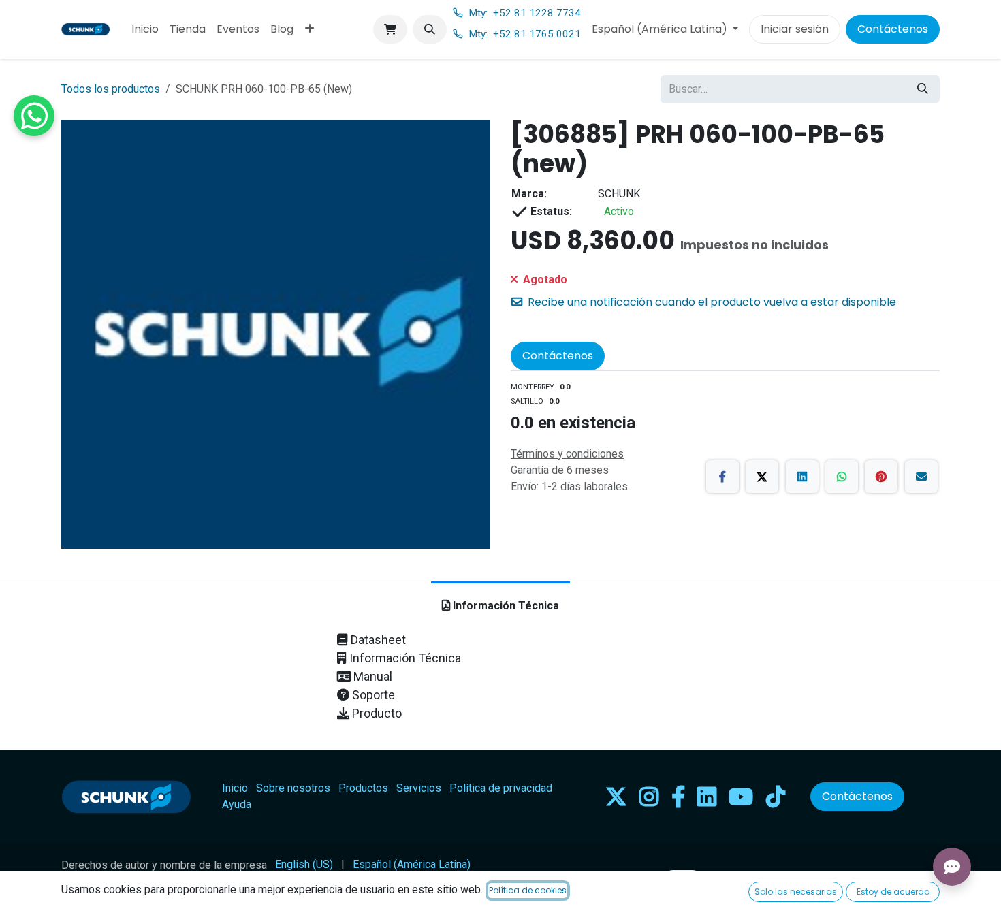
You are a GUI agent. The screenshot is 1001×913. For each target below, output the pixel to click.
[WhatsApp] (841, 476)
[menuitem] (145, 29)
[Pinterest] (881, 476)
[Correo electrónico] (921, 476)
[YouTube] (741, 796)
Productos (363, 788)
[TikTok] (775, 796)
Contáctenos (892, 29)
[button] (430, 29)
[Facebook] (722, 476)
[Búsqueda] (923, 89)
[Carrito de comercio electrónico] (390, 29)
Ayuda (236, 804)
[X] (762, 476)
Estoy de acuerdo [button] (893, 891)
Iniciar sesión (795, 29)
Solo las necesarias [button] (795, 891)
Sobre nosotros (293, 788)
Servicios (418, 788)
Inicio (235, 788)
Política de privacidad (500, 788)
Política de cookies (528, 890)
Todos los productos (110, 88)
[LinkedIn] (802, 476)
